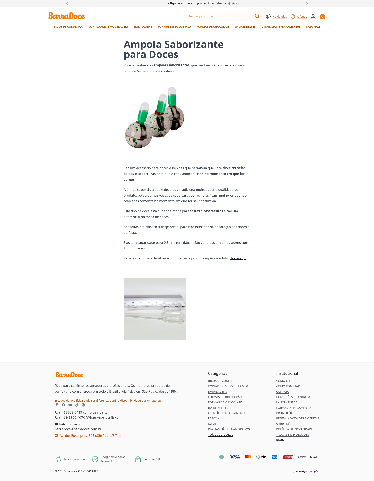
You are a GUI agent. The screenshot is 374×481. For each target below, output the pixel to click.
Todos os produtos (220, 434)
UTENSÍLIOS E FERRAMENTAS (227, 413)
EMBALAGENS (217, 391)
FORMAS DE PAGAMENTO (293, 408)
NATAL (212, 424)
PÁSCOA (213, 418)
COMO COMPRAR (288, 386)
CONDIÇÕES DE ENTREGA (293, 397)
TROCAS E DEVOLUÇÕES (292, 434)
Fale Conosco (69, 424)
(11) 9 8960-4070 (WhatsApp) (81, 417)
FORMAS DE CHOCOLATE (225, 402)
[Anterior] (68, 3)
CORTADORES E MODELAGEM (228, 386)
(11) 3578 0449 (70, 412)
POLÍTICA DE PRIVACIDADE (294, 429)
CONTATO (282, 391)
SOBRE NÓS (284, 424)
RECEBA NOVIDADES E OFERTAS (297, 418)
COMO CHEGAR (286, 381)
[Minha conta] (313, 16)
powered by (306, 471)
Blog (280, 440)
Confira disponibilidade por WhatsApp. (136, 400)
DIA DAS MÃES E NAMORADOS (229, 429)
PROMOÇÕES (285, 413)
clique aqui (238, 258)
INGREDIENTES (218, 408)
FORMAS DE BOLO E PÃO (225, 397)
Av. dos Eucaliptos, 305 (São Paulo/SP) (88, 435)
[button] (313, 16)
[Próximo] (306, 3)
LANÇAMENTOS (286, 402)
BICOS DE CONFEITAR (222, 381)
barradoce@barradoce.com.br (78, 429)
